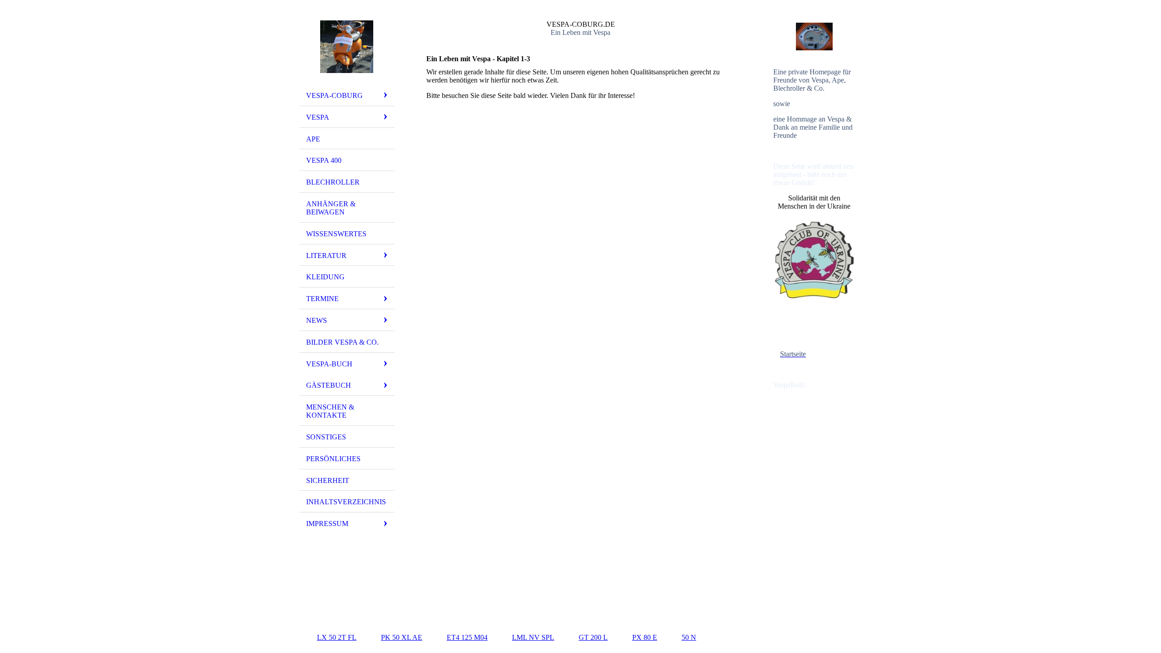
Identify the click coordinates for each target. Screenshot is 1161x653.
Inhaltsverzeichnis (346, 502)
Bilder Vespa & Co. (342, 342)
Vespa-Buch (329, 364)
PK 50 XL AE (401, 637)
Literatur (326, 255)
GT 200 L (593, 637)
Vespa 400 (323, 160)
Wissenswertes (336, 234)
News (316, 320)
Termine (322, 298)
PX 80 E (644, 637)
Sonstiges (326, 437)
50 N (689, 637)
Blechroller (333, 182)
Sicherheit (327, 480)
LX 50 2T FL (336, 637)
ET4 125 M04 (467, 637)
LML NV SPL (533, 637)
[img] (347, 46)
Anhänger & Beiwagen (331, 208)
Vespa (317, 117)
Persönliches (333, 459)
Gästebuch (328, 385)
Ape (313, 139)
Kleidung (325, 277)
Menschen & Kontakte (330, 411)
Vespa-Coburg (334, 95)
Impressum (327, 523)
